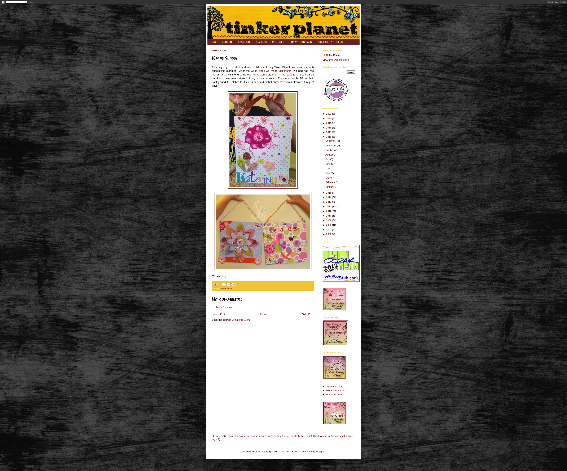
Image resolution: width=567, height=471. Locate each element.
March (329, 177)
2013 (329, 202)
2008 (329, 225)
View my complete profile (336, 60)
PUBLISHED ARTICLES (330, 42)
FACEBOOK (244, 42)
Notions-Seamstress (336, 390)
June (328, 164)
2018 (329, 127)
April (328, 173)
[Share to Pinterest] (234, 284)
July (327, 159)
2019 (329, 123)
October (329, 150)
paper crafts (226, 288)
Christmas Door (334, 386)
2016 (329, 137)
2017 (329, 132)
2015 (329, 193)
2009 (329, 220)
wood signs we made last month (271, 70)
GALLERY (261, 42)
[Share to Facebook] (231, 284)
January (329, 187)
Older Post (307, 314)
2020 (329, 118)
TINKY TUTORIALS (301, 42)
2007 (329, 229)
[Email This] (222, 284)
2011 (329, 211)
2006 (329, 234)
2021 (329, 114)
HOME (213, 42)
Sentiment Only (334, 394)
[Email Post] (215, 284)
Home (263, 314)
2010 (329, 215)
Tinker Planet (333, 55)
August (329, 154)
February (330, 182)
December (331, 141)
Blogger (320, 451)
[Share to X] (228, 284)
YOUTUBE (227, 42)
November (331, 145)
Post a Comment (224, 307)
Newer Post (219, 314)
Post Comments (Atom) (238, 320)
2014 (329, 197)
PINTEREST (279, 42)
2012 (329, 206)
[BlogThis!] (225, 284)
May (327, 168)
